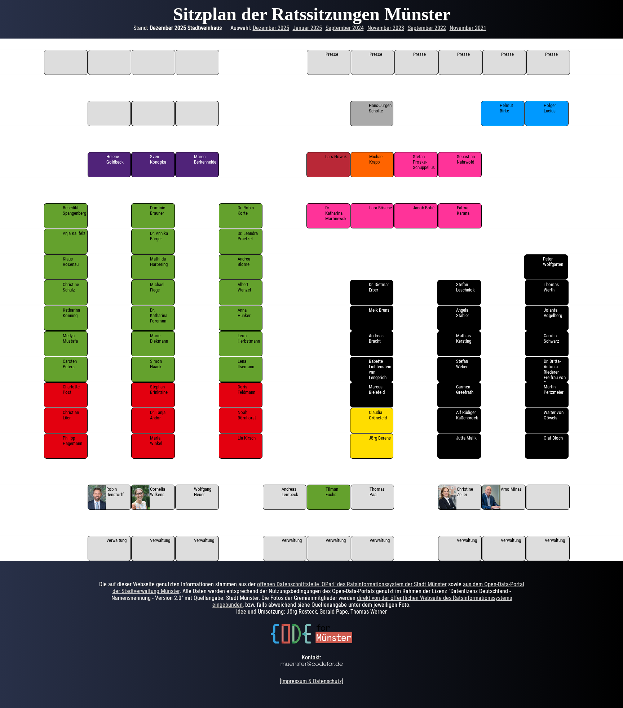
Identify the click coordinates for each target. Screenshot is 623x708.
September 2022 (427, 28)
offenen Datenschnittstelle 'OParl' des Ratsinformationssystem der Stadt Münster (352, 584)
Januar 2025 (307, 28)
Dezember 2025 (271, 28)
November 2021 (468, 28)
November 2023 (385, 28)
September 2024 (345, 28)
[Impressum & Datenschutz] (311, 681)
